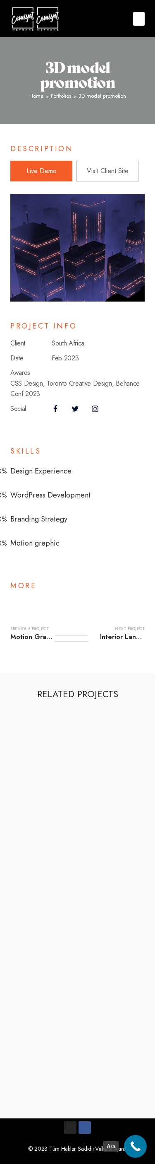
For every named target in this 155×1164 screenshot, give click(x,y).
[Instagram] (70, 1127)
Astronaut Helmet (51, 1065)
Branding (34, 723)
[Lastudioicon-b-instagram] (95, 409)
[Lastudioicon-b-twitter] (75, 409)
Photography (64, 866)
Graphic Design (43, 771)
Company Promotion (56, 922)
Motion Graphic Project (61, 779)
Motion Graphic (92, 771)
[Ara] (135, 1146)
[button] (139, 19)
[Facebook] (85, 1127)
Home (36, 96)
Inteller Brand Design (57, 826)
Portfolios (61, 96)
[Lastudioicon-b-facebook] (55, 409)
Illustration (88, 1010)
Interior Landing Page (57, 731)
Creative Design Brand (59, 1018)
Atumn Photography (55, 874)
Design (62, 723)
